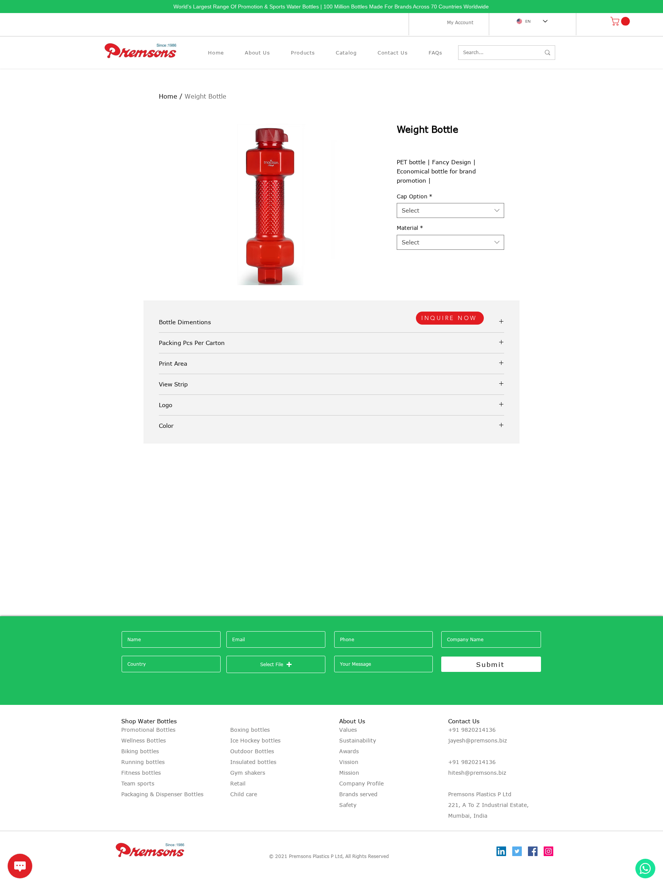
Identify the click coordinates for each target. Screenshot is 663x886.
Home (168, 96)
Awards (349, 751)
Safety (347, 805)
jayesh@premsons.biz (477, 740)
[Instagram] (548, 851)
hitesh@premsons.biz (477, 772)
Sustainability (357, 740)
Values (348, 729)
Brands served (358, 794)
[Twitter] (517, 851)
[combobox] (450, 210)
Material (410, 227)
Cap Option (414, 196)
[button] (621, 21)
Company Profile (361, 783)
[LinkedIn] (501, 851)
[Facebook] (533, 851)
